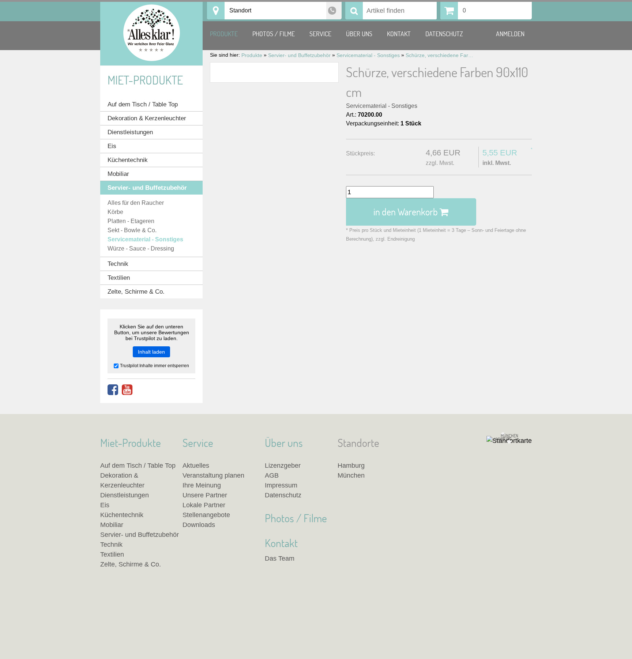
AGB (272, 475)
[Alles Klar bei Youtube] (127, 390)
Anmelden (510, 34)
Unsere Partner (205, 495)
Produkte (224, 34)
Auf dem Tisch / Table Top (143, 104)
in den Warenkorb (406, 212)
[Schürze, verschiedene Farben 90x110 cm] (274, 72)
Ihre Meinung (202, 485)
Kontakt (399, 34)
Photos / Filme (273, 34)
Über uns (359, 34)
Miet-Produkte (145, 79)
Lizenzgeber (283, 465)
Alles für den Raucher (136, 203)
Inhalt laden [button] (151, 352)
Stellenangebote (206, 515)
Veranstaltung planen (213, 475)
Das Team (279, 558)
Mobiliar (118, 173)
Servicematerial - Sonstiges (381, 106)
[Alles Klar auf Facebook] (113, 390)
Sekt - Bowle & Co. (132, 230)
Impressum (281, 485)
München (351, 475)
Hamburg (351, 465)
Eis (112, 146)
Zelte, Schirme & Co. (136, 291)
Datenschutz (444, 34)
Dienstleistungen (130, 132)
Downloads (199, 524)
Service (320, 34)
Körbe (115, 212)
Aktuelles (196, 465)
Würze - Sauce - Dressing (141, 248)
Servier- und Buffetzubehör (147, 187)
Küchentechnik (128, 160)
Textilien (119, 277)
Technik (118, 263)
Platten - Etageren (131, 221)
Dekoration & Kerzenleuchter (147, 118)
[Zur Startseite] (151, 33)
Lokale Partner (204, 505)
